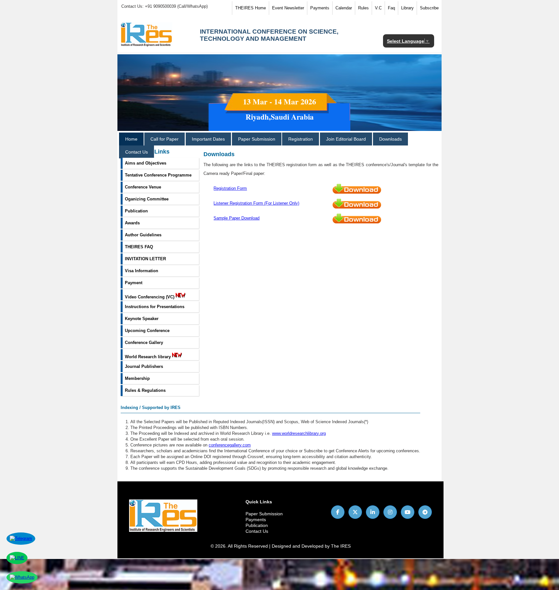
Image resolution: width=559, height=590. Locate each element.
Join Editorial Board (346, 139)
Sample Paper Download (236, 218)
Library (407, 7)
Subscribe (429, 7)
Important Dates (208, 139)
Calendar (343, 7)
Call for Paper (164, 139)
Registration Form (230, 188)
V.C (378, 7)
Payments (319, 7)
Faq (391, 7)
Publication (257, 525)
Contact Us (136, 152)
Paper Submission (256, 139)
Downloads (390, 139)
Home (131, 139)
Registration (300, 139)
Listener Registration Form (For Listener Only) (256, 203)
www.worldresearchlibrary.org (299, 433)
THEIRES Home (250, 7)
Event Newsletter (288, 7)
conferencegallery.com (230, 445)
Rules (363, 7)
